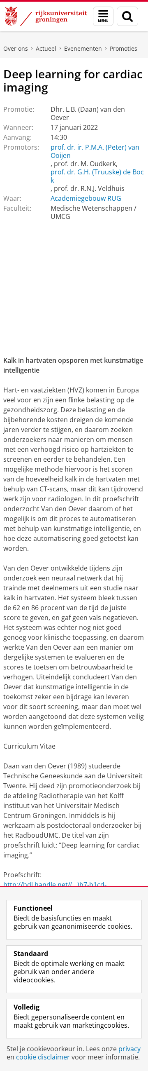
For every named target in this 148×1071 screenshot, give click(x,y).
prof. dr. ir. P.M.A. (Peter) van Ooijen (95, 151)
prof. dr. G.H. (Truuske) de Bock (97, 176)
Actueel (46, 48)
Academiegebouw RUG (86, 198)
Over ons (15, 48)
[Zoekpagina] (127, 16)
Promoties (123, 48)
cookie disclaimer (43, 1057)
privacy (129, 1049)
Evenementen (83, 48)
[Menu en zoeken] (103, 16)
